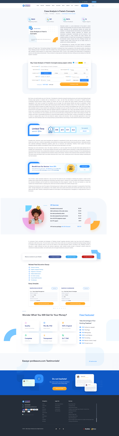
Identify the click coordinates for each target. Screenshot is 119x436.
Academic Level (35, 73)
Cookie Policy (57, 409)
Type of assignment (64, 69)
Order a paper (84, 166)
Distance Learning (35, 267)
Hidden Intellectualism (36, 273)
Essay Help (71, 412)
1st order (78, 62)
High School (46, 73)
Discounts (58, 5)
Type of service (35, 69)
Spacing (67, 80)
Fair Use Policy (57, 410)
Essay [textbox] (72, 70)
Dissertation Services (72, 410)
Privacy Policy (57, 405)
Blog (43, 414)
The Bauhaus (34, 280)
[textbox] (80, 77)
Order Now (48, 5)
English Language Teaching (37, 269)
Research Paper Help (72, 414)
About (63, 5)
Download (54, 288)
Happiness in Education (36, 271)
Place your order (59, 388)
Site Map (44, 421)
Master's (75, 73)
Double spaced (84, 80)
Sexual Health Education (36, 278)
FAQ (72, 5)
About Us (44, 410)
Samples (67, 5)
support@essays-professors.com (31, 406)
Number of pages (35, 80)
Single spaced (75, 80)
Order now (85, 5)
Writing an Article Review (73, 421)
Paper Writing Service (72, 417)
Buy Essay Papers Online (73, 416)
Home (38, 5)
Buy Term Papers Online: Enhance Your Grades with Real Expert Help (81, 419)
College (56, 73)
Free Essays (44, 416)
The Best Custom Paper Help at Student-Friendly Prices (79, 409)
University (66, 73)
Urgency (36, 76)
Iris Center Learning (35, 275)
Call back (94, 1)
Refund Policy (57, 407)
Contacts (76, 5)
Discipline (67, 76)
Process (42, 5)
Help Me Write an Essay (73, 407)
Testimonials (44, 412)
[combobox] (79, 69)
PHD (84, 73)
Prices (53, 5)
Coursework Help (72, 405)
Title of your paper (35, 66)
